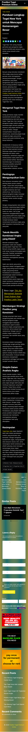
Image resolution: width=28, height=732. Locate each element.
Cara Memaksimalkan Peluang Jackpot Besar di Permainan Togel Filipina (21, 484)
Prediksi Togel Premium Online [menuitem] (12, 93)
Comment (6, 542)
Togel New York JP (19, 466)
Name (5, 565)
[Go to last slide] (4, 512)
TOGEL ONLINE (6, 11)
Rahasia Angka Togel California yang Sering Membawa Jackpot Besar (7, 483)
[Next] (23, 512)
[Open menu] (24, 3)
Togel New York (7, 431)
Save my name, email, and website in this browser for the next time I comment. (14, 586)
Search (4, 598)
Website (5, 580)
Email (5, 572)
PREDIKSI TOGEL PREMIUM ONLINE (12, 463)
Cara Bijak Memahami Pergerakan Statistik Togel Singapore (14, 510)
